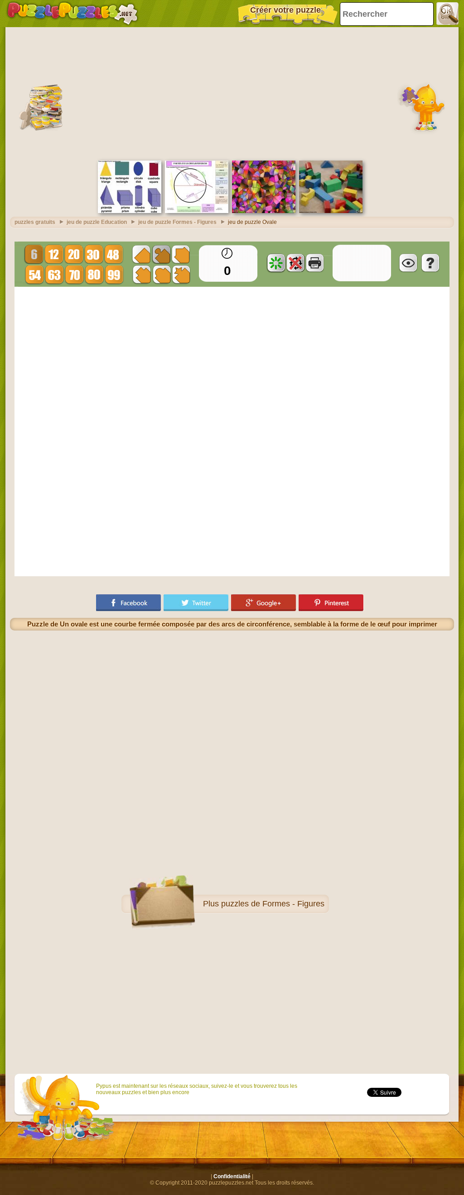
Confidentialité (232, 1176)
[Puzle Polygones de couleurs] (263, 211)
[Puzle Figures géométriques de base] (129, 211)
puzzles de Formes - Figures (272, 903)
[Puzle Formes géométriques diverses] (330, 211)
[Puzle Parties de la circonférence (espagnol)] (196, 211)
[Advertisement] (232, 92)
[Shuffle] (276, 263)
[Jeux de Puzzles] (72, 13)
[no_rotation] (295, 263)
